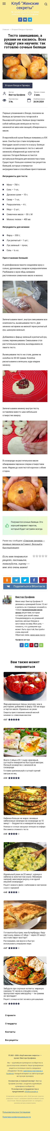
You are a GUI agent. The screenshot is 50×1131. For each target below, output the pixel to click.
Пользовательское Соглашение (16, 1112)
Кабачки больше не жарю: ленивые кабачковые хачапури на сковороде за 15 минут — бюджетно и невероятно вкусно (24, 820)
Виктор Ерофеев (25, 596)
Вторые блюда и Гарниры (17, 85)
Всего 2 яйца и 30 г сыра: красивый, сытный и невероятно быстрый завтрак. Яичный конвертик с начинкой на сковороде (24, 764)
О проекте (10, 1015)
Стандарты (11, 1023)
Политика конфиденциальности (17, 1117)
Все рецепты (11, 1040)
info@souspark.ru (31, 1092)
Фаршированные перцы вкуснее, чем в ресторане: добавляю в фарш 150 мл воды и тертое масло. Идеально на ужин (24, 706)
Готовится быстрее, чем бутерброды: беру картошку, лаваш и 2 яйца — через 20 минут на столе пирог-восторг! (25, 935)
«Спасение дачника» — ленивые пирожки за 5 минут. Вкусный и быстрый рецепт (24, 544)
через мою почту (37, 635)
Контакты (10, 1032)
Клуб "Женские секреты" (25, 5)
